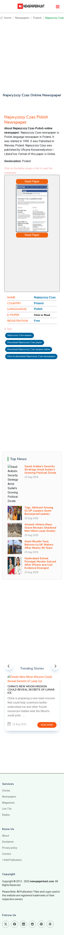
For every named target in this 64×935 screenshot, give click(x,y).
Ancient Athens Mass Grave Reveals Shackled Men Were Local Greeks (40, 528)
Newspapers (22, 17)
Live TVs (7, 808)
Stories (6, 790)
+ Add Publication (12, 860)
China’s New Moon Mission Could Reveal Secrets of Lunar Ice (30, 689)
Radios (6, 815)
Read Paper (32, 181)
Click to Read (42, 315)
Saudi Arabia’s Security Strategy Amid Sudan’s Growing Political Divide (40, 470)
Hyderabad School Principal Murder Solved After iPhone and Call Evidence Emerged (40, 563)
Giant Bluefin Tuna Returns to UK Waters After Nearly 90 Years (39, 545)
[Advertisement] (32, 54)
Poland (37, 17)
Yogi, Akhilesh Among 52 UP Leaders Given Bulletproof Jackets (39, 511)
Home (7, 17)
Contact (6, 854)
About (5, 835)
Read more (47, 725)
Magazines (8, 802)
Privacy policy (9, 848)
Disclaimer (8, 841)
